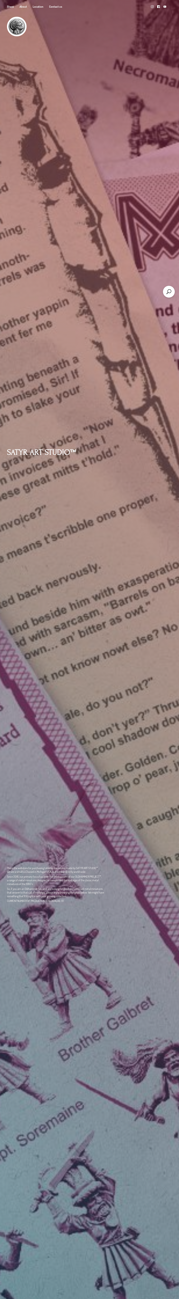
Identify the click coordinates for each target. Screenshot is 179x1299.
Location (38, 6)
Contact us (55, 6)
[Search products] (169, 292)
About (23, 6)
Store (10, 6)
